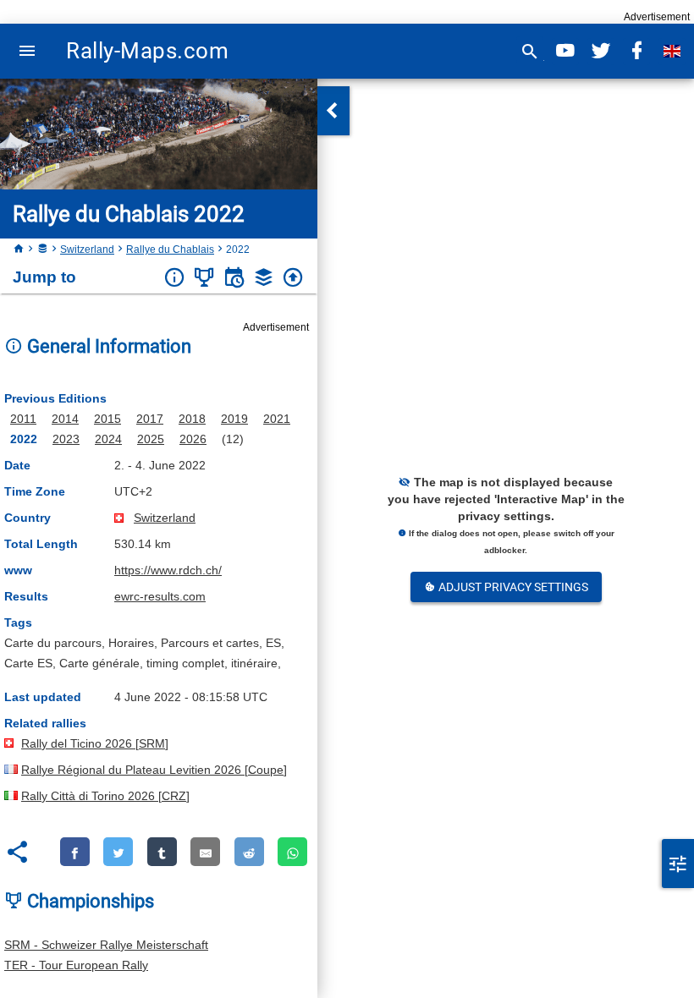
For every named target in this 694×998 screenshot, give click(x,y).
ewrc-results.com (160, 596)
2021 (276, 418)
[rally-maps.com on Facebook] (636, 51)
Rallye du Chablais (170, 249)
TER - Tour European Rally (76, 965)
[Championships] (204, 278)
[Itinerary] (234, 278)
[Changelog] (263, 278)
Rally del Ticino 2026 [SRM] (94, 743)
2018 (192, 418)
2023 (66, 439)
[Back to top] (293, 278)
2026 (193, 439)
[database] (42, 249)
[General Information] (175, 278)
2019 (234, 418)
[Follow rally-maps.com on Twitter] (600, 51)
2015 (107, 418)
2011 (23, 418)
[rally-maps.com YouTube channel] (565, 51)
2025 (150, 439)
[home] (19, 249)
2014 (65, 418)
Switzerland (87, 249)
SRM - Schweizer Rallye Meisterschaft (106, 944)
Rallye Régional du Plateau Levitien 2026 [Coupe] (154, 769)
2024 (108, 439)
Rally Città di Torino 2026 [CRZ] (105, 796)
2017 (149, 418)
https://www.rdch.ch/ (168, 570)
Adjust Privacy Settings (512, 587)
